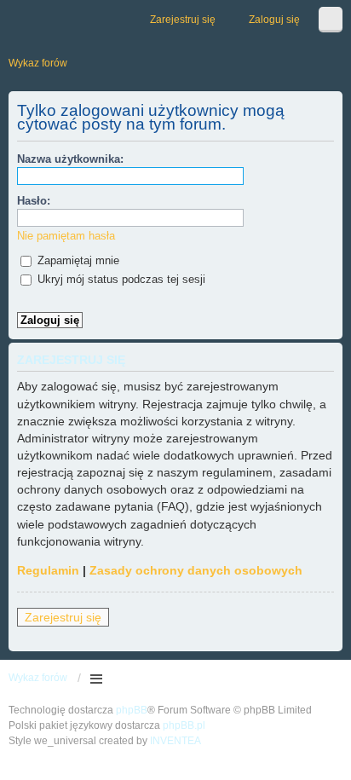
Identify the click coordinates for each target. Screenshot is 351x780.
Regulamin (48, 570)
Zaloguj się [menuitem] (274, 20)
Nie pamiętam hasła (66, 235)
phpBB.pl (184, 725)
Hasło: (33, 200)
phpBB (131, 710)
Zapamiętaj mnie (76, 260)
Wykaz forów (38, 678)
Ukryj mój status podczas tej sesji (119, 279)
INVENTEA (175, 741)
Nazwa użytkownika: (70, 159)
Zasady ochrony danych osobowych (195, 570)
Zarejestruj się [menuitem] (183, 20)
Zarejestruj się (63, 617)
